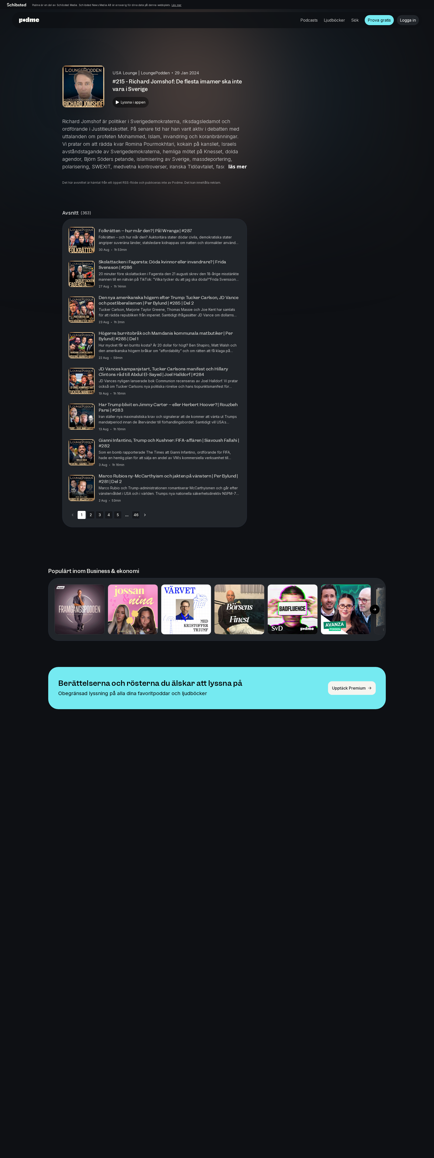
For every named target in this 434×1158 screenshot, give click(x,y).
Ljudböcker (334, 20)
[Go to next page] (145, 515)
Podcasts (309, 20)
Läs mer (176, 5)
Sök (355, 20)
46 (136, 515)
